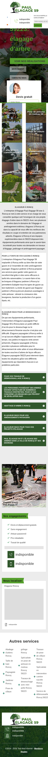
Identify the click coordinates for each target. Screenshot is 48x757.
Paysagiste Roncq (10, 673)
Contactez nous (19, 78)
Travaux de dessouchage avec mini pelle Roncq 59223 (25, 684)
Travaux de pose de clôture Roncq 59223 (40, 655)
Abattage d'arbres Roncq (9, 652)
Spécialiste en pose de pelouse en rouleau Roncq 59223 (25, 666)
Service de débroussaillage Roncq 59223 (41, 694)
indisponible (24, 19)
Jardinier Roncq (9, 682)
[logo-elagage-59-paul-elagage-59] (24, 7)
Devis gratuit (18, 69)
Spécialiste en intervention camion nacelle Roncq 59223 (41, 676)
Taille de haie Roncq (9, 664)
